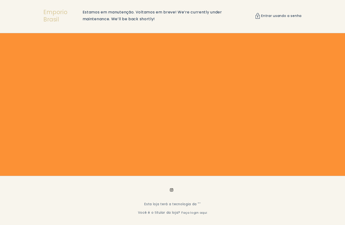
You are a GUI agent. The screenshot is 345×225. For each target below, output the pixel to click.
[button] (278, 16)
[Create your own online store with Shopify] (199, 204)
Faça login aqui (194, 212)
